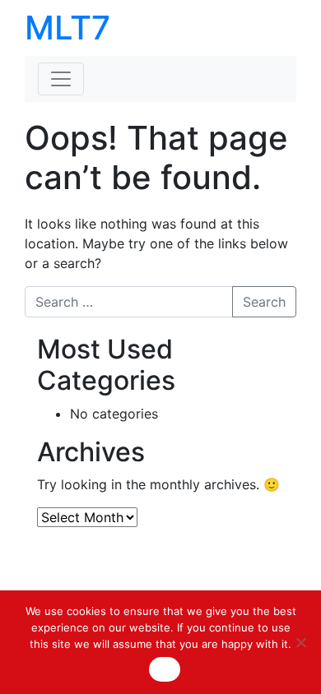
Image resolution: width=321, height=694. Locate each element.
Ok (164, 669)
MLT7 (67, 27)
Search (264, 302)
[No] (300, 642)
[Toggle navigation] (61, 78)
